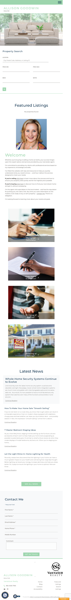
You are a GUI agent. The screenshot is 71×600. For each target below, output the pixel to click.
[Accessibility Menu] (5, 595)
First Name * (9, 510)
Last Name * (9, 516)
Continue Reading (11, 400)
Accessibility (38, 589)
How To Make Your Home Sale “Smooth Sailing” (27, 408)
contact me (41, 193)
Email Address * (10, 522)
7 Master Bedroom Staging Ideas (20, 430)
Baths (35, 78)
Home (40, 582)
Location (5, 57)
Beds (4, 78)
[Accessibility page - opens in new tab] (17, 597)
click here (20, 178)
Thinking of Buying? (30, 316)
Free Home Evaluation (30, 277)
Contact (39, 587)
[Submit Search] (4, 89)
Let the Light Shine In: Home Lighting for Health (27, 454)
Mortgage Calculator (31, 239)
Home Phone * (10, 528)
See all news (31, 484)
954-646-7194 (11, 586)
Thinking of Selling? (30, 355)
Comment (9, 541)
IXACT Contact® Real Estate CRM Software (45, 597)
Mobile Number (10, 534)
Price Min (5, 67)
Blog (40, 584)
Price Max (36, 67)
